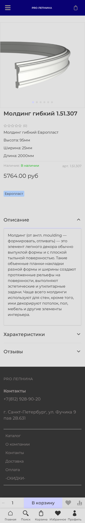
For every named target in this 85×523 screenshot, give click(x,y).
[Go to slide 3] (41, 102)
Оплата (12, 470)
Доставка (14, 461)
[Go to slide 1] (33, 102)
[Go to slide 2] (37, 102)
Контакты (14, 453)
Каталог (13, 436)
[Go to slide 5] (48, 102)
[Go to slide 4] (44, 102)
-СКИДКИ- (15, 478)
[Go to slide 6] (52, 102)
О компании (17, 444)
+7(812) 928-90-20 (22, 398)
